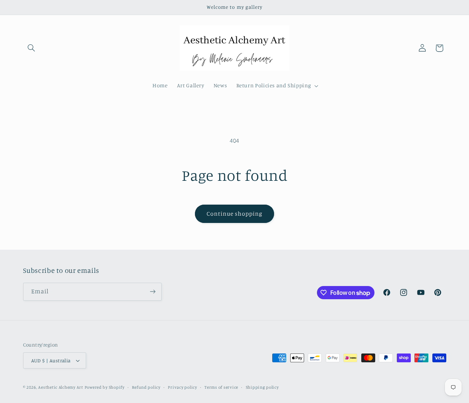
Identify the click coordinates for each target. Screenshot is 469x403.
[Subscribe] (152, 292)
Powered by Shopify (105, 387)
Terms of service (221, 387)
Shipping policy (262, 387)
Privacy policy (182, 387)
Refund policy (146, 387)
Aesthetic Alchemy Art (60, 387)
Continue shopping (235, 213)
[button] (31, 48)
